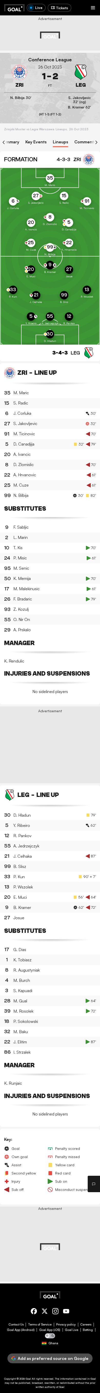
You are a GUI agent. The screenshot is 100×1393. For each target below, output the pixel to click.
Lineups (60, 142)
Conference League (50, 59)
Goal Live (71, 1330)
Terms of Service (40, 1324)
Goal (28, 1378)
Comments (85, 142)
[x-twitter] (45, 1312)
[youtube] (66, 1312)
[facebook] (34, 1312)
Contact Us (16, 1324)
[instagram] (55, 1312)
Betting (88, 1330)
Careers (85, 1324)
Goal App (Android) (21, 1330)
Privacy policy (66, 1324)
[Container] (19, 76)
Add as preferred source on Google (53, 1358)
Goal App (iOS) (49, 1330)
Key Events (36, 142)
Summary (10, 142)
